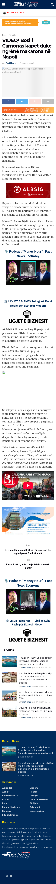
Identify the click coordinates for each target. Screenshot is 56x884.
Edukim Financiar (10, 815)
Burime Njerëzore (11, 807)
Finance (33, 792)
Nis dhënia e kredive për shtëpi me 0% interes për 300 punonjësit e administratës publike (35, 767)
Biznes (5, 799)
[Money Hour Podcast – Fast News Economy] (28, 272)
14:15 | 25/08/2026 (40, 718)
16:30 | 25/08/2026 (40, 668)
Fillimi (4, 35)
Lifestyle (34, 795)
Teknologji (35, 807)
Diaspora (6, 811)
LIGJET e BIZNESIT (39, 799)
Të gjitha (12, 35)
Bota (4, 803)
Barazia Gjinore (10, 795)
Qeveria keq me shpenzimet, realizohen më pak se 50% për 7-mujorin (35, 710)
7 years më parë (27, 63)
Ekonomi (34, 788)
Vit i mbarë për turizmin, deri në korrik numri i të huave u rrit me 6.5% (36, 695)
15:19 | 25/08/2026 (40, 686)
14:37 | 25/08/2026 (40, 702)
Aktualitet (7, 788)
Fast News (11, 63)
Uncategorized (37, 811)
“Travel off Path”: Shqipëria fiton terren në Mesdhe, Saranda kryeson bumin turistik (35, 660)
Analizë (6, 792)
